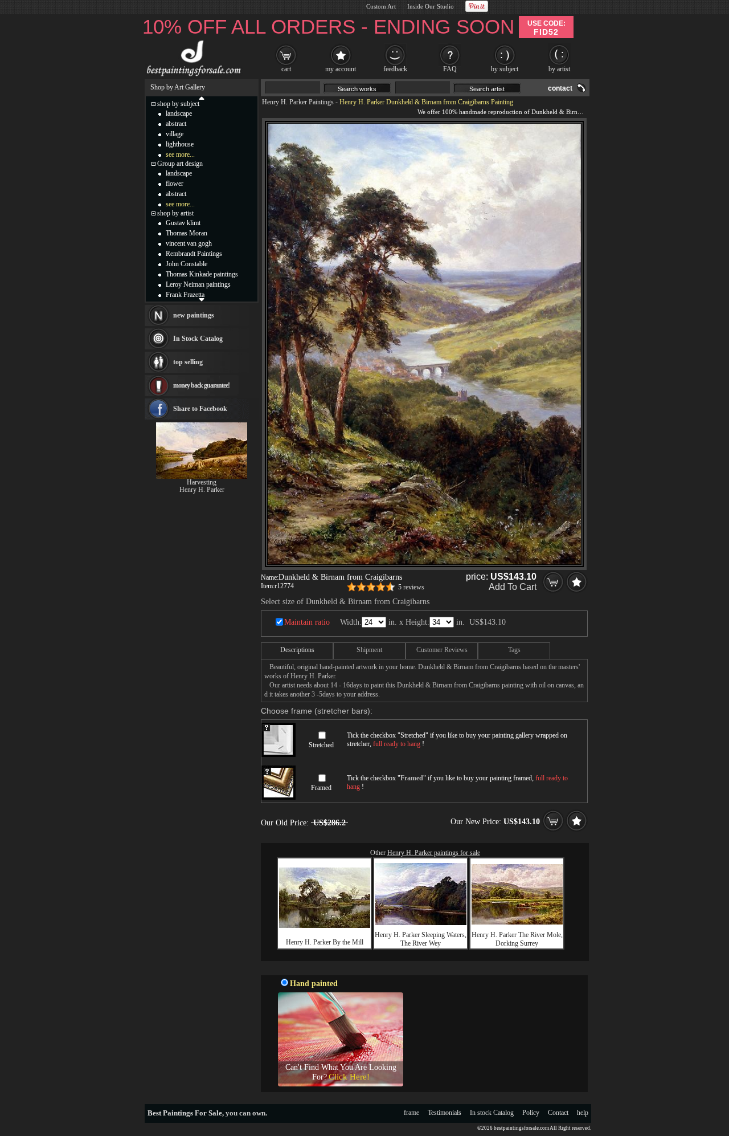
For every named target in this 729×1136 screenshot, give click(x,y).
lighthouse (180, 144)
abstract (176, 124)
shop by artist (175, 213)
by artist (559, 69)
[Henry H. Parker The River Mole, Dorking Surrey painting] (517, 922)
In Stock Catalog (198, 339)
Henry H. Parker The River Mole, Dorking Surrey (517, 939)
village (174, 134)
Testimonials (444, 1113)
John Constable (186, 264)
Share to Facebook (200, 409)
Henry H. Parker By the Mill (324, 942)
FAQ (450, 69)
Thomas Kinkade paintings (202, 274)
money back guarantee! (201, 385)
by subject (504, 69)
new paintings (193, 315)
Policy (530, 1113)
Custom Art (381, 6)
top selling (188, 362)
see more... (180, 154)
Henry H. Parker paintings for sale (433, 853)
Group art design (180, 164)
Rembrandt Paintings (194, 254)
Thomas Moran (186, 233)
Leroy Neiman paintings (198, 284)
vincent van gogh (189, 243)
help (582, 1113)
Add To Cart (512, 587)
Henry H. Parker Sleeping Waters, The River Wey (420, 939)
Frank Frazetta (185, 295)
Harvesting (201, 482)
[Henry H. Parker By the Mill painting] (324, 926)
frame (411, 1113)
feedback (395, 69)
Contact (558, 1113)
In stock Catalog (492, 1113)
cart (286, 69)
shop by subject (178, 104)
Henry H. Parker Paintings (298, 102)
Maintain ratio (307, 622)
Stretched (321, 745)
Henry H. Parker (201, 490)
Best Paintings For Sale (185, 1113)
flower (174, 184)
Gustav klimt (183, 223)
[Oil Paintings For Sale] (192, 76)
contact (560, 88)
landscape (179, 113)
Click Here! (349, 1076)
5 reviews (411, 587)
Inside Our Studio (430, 6)
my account (340, 69)
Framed (321, 788)
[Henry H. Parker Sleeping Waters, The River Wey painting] (420, 923)
